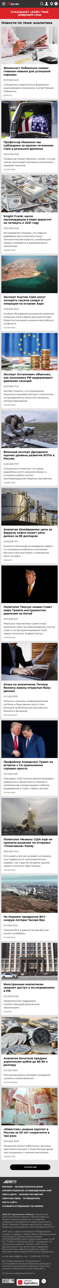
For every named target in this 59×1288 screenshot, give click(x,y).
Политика (10, 170)
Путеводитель (31, 1198)
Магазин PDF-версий (31, 1194)
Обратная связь (11, 1198)
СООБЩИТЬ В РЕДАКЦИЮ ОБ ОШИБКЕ (22, 1206)
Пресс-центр (9, 1194)
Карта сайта (9, 1202)
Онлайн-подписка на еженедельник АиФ (26, 1190)
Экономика (10, 715)
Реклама (7, 1186)
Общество (10, 250)
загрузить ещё (30, 1167)
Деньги (8, 95)
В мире (8, 1012)
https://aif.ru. (39, 1268)
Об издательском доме (29, 1186)
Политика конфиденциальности (18, 1273)
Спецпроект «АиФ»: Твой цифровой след (29, 13)
